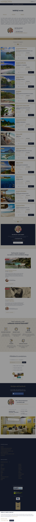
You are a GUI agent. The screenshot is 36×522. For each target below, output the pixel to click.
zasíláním (17, 359)
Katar (2, 479)
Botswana (2, 469)
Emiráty (2, 472)
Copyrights (3, 455)
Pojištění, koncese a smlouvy (6, 449)
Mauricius (5, 14)
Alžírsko (2, 464)
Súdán (19, 476)
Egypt (2, 471)
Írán (1, 475)
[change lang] (6, 1)
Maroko (19, 468)
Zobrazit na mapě (11, 413)
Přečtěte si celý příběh (9, 312)
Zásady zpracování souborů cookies (7, 453)
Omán (19, 471)
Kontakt (2, 446)
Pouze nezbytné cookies (4, 520)
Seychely (13, 14)
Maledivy (22, 14)
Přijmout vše (12, 520)
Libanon (19, 464)
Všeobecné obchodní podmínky (6, 448)
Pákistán (19, 472)
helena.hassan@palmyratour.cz (21, 32)
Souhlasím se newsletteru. (17, 359)
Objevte (30, 72)
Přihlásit (24, 362)
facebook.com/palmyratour (19, 393)
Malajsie (19, 465)
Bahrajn (2, 465)
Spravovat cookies (4, 518)
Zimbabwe (20, 478)
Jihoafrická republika (4, 476)
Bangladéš (3, 468)
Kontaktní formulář (17, 242)
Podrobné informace (14, 516)
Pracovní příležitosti (4, 452)
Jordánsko (3, 478)
